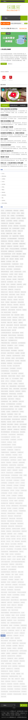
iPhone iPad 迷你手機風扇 (6, 447)
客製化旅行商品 (18, 266)
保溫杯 (15, 233)
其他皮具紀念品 (9, 472)
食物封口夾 (17, 678)
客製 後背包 (3, 513)
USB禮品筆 (3, 442)
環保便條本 (10, 348)
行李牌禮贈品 (16, 625)
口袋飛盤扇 (20, 495)
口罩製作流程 (24, 490)
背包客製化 (3, 622)
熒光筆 (8, 582)
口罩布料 (23, 482)
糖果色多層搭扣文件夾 (15, 612)
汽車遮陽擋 (10, 579)
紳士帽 (17, 615)
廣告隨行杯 (9, 246)
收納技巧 (9, 559)
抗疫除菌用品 (18, 554)
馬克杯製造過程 (4, 691)
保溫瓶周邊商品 (4, 465)
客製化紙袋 (8, 279)
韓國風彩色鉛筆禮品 (13, 676)
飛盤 (13, 678)
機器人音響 (20, 571)
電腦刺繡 (18, 673)
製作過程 (3, 633)
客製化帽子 (3, 246)
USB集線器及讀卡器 (14, 370)
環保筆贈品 (3, 299)
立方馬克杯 (8, 261)
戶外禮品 (25, 549)
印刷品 (21, 378)
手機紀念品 (17, 398)
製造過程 (9, 421)
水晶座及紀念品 (4, 274)
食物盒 (22, 678)
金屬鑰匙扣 (18, 655)
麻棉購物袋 (9, 363)
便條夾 (24, 460)
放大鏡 (14, 559)
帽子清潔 (3, 541)
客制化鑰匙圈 (4, 335)
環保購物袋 (3, 317)
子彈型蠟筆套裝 (22, 510)
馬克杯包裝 (7, 681)
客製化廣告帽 (23, 388)
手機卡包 (21, 551)
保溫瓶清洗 (3, 467)
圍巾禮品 (8, 505)
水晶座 (15, 345)
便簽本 (23, 376)
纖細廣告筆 (9, 620)
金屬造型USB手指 (11, 655)
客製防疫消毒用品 (16, 531)
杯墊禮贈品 (16, 406)
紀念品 (3, 173)
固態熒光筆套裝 (21, 386)
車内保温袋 (3, 322)
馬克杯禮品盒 (17, 689)
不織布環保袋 (21, 238)
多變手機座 (21, 508)
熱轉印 (2, 584)
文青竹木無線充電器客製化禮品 (18, 561)
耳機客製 (22, 236)
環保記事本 (3, 594)
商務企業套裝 (8, 230)
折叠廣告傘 (16, 241)
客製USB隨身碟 (4, 388)
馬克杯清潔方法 (17, 686)
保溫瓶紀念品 (4, 241)
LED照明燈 (13, 437)
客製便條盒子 (19, 513)
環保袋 (22, 241)
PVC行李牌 (9, 365)
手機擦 (6, 554)
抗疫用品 (12, 554)
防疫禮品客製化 (18, 251)
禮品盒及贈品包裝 (16, 419)
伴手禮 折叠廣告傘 (5, 460)
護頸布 (12, 638)
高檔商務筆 (9, 694)
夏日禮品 (9, 508)
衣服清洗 (19, 627)
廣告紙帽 (14, 279)
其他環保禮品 (21, 327)
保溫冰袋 (15, 327)
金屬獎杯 (3, 653)
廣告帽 (24, 253)
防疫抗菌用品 (4, 286)
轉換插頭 (16, 424)
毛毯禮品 (24, 309)
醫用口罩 (3, 325)
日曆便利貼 (11, 564)
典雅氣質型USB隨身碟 (6, 330)
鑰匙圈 (10, 661)
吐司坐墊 (11, 500)
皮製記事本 (15, 317)
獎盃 (12, 314)
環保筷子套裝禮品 (12, 592)
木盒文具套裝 (23, 225)
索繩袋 (13, 615)
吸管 (7, 386)
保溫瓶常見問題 (12, 465)
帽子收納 (8, 538)
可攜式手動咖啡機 (21, 498)
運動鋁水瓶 (3, 648)
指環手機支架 (20, 556)
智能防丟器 (14, 566)
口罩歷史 (8, 33)
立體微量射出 (4, 610)
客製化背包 (3, 521)
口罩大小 (7, 381)
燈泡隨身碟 (15, 584)
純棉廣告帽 (13, 284)
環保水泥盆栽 (4, 592)
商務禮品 (3, 220)
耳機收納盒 (14, 320)
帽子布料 (3, 538)
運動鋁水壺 (21, 645)
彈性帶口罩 (20, 543)
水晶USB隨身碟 (4, 577)
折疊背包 (21, 307)
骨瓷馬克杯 (3, 694)
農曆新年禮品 (15, 643)
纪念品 (15, 620)
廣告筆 (6, 248)
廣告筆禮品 (17, 223)
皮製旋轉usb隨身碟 (5, 599)
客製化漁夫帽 (12, 518)
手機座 (2, 554)
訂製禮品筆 (16, 635)
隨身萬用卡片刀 (9, 668)
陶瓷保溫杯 (23, 360)
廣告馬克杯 (21, 396)
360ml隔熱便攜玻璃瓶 (6, 264)
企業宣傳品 (20, 373)
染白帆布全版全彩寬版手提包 (7, 409)
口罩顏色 (15, 383)
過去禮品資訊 (23, 105)
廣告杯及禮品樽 (4, 228)
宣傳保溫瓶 (9, 533)
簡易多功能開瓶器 (5, 612)
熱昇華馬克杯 (21, 582)
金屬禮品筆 (3, 429)
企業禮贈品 (19, 457)
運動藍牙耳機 (9, 233)
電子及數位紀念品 (15, 432)
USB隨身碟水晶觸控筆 (6, 444)
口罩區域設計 (16, 480)
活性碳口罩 (14, 312)
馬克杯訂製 (16, 325)
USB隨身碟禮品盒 (5, 370)
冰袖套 (20, 475)
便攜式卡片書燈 (11, 376)
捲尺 (25, 556)
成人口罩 (3, 549)
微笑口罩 (24, 546)
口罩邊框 (8, 495)
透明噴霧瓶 (8, 645)
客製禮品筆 (3, 304)
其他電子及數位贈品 (5, 475)
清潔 (22, 579)
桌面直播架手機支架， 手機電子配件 (9, 571)
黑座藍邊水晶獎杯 (17, 694)
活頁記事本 (10, 297)
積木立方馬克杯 (17, 607)
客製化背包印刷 (10, 521)
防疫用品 (14, 663)
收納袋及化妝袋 (17, 271)
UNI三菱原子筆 (16, 365)
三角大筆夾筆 (14, 373)
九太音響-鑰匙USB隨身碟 (7, 127)
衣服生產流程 (4, 630)
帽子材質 (19, 538)
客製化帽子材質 (17, 515)
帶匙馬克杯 (13, 536)
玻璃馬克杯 (11, 587)
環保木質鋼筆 (4, 416)
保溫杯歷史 (8, 462)
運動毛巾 (15, 322)
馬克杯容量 (20, 681)
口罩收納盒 (16, 485)
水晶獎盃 (3, 411)
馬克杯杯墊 (16, 683)
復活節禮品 (17, 546)
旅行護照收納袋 (4, 406)
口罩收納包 (13, 381)
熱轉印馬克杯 (8, 584)
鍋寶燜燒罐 (21, 658)
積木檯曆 (23, 353)
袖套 (24, 630)
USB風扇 (14, 444)
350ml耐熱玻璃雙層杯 (12, 238)
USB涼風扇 (19, 439)
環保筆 (15, 274)
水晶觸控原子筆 (15, 411)
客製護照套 (8, 531)
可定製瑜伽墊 (4, 498)
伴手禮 (3, 181)
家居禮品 (3, 337)
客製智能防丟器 (18, 526)
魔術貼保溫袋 (23, 325)
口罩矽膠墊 (21, 488)
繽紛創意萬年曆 (21, 617)
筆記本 (7, 284)
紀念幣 (22, 612)
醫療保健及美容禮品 (14, 650)
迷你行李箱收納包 (20, 358)
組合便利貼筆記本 (16, 355)
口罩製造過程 (4, 493)
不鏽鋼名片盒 (17, 449)
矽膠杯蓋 (23, 602)
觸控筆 (14, 421)
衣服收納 (8, 627)
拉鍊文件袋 (21, 401)
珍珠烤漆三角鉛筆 (19, 587)
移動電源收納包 (9, 607)
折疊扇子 (9, 556)
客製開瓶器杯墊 (4, 393)
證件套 (2, 638)
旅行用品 (10, 225)
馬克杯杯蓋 (22, 683)
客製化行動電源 (4, 391)
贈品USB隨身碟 (4, 640)
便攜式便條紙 (4, 376)
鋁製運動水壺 (16, 429)
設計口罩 (22, 635)
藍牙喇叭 (14, 230)
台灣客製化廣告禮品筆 (6, 332)
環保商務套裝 (10, 589)
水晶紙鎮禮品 (4, 579)
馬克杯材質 (9, 683)
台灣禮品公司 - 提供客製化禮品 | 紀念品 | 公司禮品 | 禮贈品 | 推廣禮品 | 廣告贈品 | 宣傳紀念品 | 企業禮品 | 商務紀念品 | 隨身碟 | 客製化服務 (14, 713)
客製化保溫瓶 (11, 266)
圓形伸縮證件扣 (15, 505)
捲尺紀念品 (3, 559)
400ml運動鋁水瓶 (12, 286)
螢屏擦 (10, 625)
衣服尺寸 (3, 627)
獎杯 (2, 587)
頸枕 (20, 676)
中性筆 (21, 264)
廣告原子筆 (22, 304)
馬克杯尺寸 (3, 683)
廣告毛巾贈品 (12, 294)
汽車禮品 (22, 411)
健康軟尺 (9, 470)
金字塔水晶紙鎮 (23, 650)
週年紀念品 (3, 426)
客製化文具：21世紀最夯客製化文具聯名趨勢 (12, 163)
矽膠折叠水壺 (16, 602)
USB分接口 (19, 368)
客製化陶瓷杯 (20, 523)
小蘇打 (15, 533)
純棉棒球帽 (19, 284)
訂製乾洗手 (22, 633)
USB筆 (14, 442)
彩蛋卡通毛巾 (11, 398)
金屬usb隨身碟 (9, 325)
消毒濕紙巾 (16, 579)
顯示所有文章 (23, 28)
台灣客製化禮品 (8, 210)
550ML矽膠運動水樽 (5, 437)
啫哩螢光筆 (11, 503)
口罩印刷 (23, 480)
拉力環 (14, 556)
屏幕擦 (2, 536)
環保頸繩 (9, 594)
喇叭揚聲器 (19, 253)
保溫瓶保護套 (22, 462)
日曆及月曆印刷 (18, 564)
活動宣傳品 (16, 225)
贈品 (8, 215)
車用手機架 (19, 640)
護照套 (13, 358)
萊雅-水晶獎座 (4, 139)
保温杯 (2, 378)
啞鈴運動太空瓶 (4, 503)
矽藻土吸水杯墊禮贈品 (6, 419)
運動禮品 (21, 322)
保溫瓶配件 (3, 470)
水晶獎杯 (20, 409)
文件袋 (24, 271)
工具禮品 (7, 536)
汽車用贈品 (21, 345)
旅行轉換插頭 (10, 281)
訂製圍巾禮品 (9, 635)
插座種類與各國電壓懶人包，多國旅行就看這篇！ (13, 133)
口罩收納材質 (9, 485)
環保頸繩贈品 (14, 350)
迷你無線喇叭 (4, 276)
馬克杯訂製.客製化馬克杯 (14, 691)
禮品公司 (22, 246)
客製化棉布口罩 (4, 518)
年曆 (13, 541)
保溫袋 (6, 378)
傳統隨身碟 (15, 470)
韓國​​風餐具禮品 (4, 676)
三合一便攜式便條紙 (5, 373)
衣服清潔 (24, 627)
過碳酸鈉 (9, 648)
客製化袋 (3, 269)
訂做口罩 (16, 633)
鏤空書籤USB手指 (10, 360)
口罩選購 (3, 495)
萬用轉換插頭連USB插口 (16, 622)
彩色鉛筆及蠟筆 (14, 307)
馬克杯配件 (24, 691)
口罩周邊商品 (4, 482)
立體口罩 (3, 355)
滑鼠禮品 (17, 258)
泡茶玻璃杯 (16, 246)
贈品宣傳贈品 (10, 424)
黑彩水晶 (25, 694)
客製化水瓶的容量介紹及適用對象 (9, 109)
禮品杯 (2, 243)
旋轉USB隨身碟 (11, 309)
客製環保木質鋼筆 (16, 528)
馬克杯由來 (3, 689)
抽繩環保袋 (15, 401)
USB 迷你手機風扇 (5, 439)
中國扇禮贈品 (8, 454)
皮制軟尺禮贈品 (15, 597)
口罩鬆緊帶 (14, 495)
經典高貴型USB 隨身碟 (6, 320)
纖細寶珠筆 (3, 620)
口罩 (10, 236)
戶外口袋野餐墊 (17, 549)
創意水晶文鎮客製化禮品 (17, 477)
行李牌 (2, 358)
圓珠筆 (21, 332)
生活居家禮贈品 (16, 594)
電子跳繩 (13, 673)
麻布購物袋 (3, 363)
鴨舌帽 (2, 327)
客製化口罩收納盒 (12, 335)
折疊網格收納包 (4, 401)
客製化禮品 (4, 176)
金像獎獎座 (23, 426)
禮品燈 (8, 605)
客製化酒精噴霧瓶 (5, 523)
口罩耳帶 (12, 490)
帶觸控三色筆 (4, 340)
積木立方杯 (21, 299)
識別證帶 (7, 638)
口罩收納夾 (19, 381)
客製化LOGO (4, 515)
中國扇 (2, 454)
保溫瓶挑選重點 (4, 115)
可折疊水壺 (21, 383)
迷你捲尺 (3, 645)
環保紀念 (20, 281)
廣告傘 (19, 233)
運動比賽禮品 (13, 302)
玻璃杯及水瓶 (4, 348)
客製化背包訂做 (18, 521)
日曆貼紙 (11, 406)
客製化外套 (17, 292)
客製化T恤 (11, 292)
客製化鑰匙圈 (13, 523)
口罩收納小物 (4, 383)
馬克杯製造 (24, 689)
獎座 (20, 414)
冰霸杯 (25, 475)
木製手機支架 (4, 569)
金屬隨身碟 (9, 429)
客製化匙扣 (10, 515)
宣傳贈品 (7, 218)
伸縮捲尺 (20, 460)
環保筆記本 (20, 297)
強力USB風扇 (13, 543)
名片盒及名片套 (4, 500)
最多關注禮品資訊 (14, 105)
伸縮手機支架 (13, 460)
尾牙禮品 (3, 184)
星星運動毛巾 (10, 345)
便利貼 (15, 276)
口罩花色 (17, 490)
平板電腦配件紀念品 (12, 340)
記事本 (24, 320)
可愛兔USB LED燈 (12, 498)
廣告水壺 (7, 543)
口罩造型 (10, 383)
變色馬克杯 (17, 638)
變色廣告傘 (3, 238)
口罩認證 (15, 493)
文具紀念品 (3, 215)
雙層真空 (11, 671)
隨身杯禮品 (15, 666)
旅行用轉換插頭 (21, 342)
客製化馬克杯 (4, 225)
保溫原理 (3, 462)
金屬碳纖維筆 (14, 653)
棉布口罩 (23, 294)
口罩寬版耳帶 (11, 482)
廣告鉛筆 (12, 258)
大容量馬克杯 (4, 510)
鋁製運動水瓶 (10, 658)
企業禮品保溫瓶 (12, 457)
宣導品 (3, 187)
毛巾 (2, 256)
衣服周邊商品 (24, 625)
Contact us (24, 705)
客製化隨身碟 (4, 526)
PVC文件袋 (3, 365)
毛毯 (15, 281)
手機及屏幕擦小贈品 (5, 342)
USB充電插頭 (12, 368)
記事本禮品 (7, 358)
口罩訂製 (10, 493)
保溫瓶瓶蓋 (17, 467)
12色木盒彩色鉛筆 (17, 363)
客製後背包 (11, 391)
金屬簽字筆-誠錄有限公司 (7, 151)
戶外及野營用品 (9, 549)
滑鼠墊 (15, 414)
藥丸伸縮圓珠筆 (4, 625)
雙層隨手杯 (16, 671)
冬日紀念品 (22, 256)
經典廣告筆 (23, 419)
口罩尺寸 (17, 482)
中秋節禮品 (15, 454)
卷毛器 (2, 381)
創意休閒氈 (7, 477)
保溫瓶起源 (24, 467)
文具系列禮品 (9, 220)
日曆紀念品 (3, 345)
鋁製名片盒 (3, 658)
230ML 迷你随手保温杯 (6, 253)
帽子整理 (13, 538)
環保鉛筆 (10, 416)
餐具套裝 (10, 276)
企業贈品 (3, 178)
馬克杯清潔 (9, 686)
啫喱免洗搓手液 (18, 503)
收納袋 (11, 271)
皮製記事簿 (20, 350)
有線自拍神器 (21, 566)
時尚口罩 (8, 566)
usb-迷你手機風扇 (17, 447)
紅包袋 (2, 615)
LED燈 (18, 437)
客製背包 (24, 391)
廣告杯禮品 (3, 396)
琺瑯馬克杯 (3, 589)
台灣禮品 (3, 386)
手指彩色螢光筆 (4, 551)
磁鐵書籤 (17, 353)
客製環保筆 (17, 391)
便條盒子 (18, 376)
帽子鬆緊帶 (19, 393)
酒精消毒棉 (3, 650)
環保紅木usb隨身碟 (21, 592)
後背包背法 (11, 546)
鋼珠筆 (15, 658)
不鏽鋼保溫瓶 (10, 449)
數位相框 (19, 559)
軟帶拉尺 (9, 643)
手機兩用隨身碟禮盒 (13, 551)
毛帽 (13, 574)
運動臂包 (3, 360)
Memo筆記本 (20, 286)
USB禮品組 (9, 442)
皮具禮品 (9, 317)
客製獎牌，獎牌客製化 (6, 528)
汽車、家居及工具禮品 (6, 312)
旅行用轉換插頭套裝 (10, 404)
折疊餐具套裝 (14, 342)
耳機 (13, 261)
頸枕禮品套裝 (4, 678)
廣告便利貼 (16, 304)
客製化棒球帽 (21, 302)
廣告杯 (2, 307)
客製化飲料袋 (11, 526)
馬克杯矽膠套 (10, 689)
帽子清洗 (24, 538)
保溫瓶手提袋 (20, 465)
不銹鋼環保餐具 (15, 264)
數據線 (23, 559)
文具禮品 (19, 218)
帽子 (7, 258)
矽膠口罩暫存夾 (10, 353)
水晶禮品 (8, 411)
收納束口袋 (3, 281)
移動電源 (3, 607)
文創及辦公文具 (4, 223)
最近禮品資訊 (5, 105)
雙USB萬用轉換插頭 (5, 432)
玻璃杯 (22, 314)
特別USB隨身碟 (22, 584)
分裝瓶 (2, 477)
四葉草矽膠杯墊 (15, 332)
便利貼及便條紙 (4, 236)
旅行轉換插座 (24, 248)
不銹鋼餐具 (3, 449)
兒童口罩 (3, 472)
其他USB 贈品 (4, 289)
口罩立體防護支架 (5, 490)
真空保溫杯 (16, 416)
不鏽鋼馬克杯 (20, 452)
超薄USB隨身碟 (12, 640)
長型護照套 (16, 661)
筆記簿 (2, 302)
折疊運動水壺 (4, 309)
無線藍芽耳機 (15, 236)
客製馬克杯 (24, 531)
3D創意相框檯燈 (12, 434)
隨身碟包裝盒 (22, 666)
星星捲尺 (3, 566)
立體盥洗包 (8, 355)
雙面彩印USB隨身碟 (5, 673)
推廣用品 (3, 404)
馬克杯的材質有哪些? (6, 145)
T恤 (6, 327)
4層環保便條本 (20, 434)
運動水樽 (14, 426)
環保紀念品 (9, 299)
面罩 (22, 673)
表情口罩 (17, 630)
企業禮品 (12, 215)
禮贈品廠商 (20, 605)
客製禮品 (23, 528)
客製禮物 (3, 531)
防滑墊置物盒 (8, 663)
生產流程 (23, 594)
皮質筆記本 (21, 317)
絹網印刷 (3, 617)
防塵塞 (2, 663)
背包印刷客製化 (21, 620)
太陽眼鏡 (10, 510)
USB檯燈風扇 (13, 439)
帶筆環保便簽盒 (12, 393)
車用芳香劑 (3, 643)
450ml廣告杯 (8, 243)
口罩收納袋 (22, 485)
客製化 (10, 388)
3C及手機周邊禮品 (20, 215)
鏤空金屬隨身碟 (4, 661)
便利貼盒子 (20, 276)
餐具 (17, 261)
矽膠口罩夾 (9, 602)
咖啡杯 (15, 500)
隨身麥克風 (16, 668)
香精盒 (2, 681)
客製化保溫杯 (4, 266)
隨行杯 (9, 666)
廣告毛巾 (7, 307)
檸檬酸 (2, 574)
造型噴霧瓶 (15, 645)
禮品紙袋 (15, 299)
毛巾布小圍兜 (4, 297)
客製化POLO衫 (4, 292)
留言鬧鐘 (3, 284)
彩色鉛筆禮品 (4, 398)
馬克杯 (2, 248)
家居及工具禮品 (4, 294)
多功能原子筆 (17, 289)
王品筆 (5, 587)
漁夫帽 (21, 258)
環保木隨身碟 (17, 589)
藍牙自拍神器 (4, 251)
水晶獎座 (11, 274)
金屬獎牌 (8, 653)
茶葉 (8, 622)
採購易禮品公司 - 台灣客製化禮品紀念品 (18, 717)
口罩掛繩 (3, 485)
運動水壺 (9, 426)
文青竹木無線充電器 (5, 561)
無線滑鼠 (3, 261)
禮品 (2, 197)
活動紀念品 (3, 414)
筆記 (9, 610)
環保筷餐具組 (7, 256)
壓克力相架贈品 (23, 505)
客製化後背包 (22, 23)
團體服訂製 (10, 289)
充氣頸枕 (21, 470)
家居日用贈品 (4, 203)
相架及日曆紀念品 (15, 599)
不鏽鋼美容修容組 (5, 452)
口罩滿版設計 (9, 488)
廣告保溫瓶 (23, 541)
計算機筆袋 (3, 424)
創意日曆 (14, 330)
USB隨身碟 (13, 218)
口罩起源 (3, 33)
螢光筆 (23, 355)
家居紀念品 (9, 304)
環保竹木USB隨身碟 (5, 350)
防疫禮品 (17, 360)
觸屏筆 (19, 320)
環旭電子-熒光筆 (5, 157)
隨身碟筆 (3, 668)
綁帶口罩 (8, 617)
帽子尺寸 (24, 536)
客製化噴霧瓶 (16, 388)
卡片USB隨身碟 (15, 378)
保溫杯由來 (15, 462)
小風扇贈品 (20, 533)
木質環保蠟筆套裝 (12, 569)
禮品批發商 (3, 605)
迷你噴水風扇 (23, 643)
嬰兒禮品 (15, 510)
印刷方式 (3, 480)
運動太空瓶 (9, 322)
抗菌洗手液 (3, 556)
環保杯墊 (16, 348)
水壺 (16, 409)
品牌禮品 (3, 200)
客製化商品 (3, 213)
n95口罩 (10, 327)
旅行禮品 (3, 233)
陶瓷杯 (19, 663)
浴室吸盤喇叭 (10, 414)
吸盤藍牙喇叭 (22, 243)
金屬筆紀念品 (11, 251)
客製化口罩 (20, 230)
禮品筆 (2, 218)
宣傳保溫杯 (3, 533)
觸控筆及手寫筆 (20, 421)
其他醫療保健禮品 (18, 472)
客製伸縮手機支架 (11, 513)
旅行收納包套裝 (4, 564)
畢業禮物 (3, 597)
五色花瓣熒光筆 (4, 457)
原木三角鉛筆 (9, 480)
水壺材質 (21, 574)
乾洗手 (20, 454)
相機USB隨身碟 (23, 599)
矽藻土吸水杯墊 (23, 416)
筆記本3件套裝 (15, 610)
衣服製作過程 (11, 630)
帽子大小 (19, 536)
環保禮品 (3, 192)
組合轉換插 (22, 615)
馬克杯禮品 (22, 432)
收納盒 (17, 294)
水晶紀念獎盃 (17, 577)
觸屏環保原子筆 (9, 633)
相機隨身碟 (3, 602)
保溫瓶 (2, 230)
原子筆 (13, 253)
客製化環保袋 (19, 518)
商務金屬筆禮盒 (13, 386)
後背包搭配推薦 (4, 546)
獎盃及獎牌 (17, 314)
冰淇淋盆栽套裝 (14, 475)
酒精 (19, 426)
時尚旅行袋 (18, 309)
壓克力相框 (3, 508)
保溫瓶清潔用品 (10, 467)
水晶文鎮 (11, 577)
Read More (3, 63)
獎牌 (15, 297)
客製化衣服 (23, 292)
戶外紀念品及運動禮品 (14, 248)
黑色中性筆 (3, 696)
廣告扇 (2, 543)
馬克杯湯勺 (24, 686)
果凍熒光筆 (23, 406)
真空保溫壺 (3, 353)
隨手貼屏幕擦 (4, 666)
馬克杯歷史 (3, 686)
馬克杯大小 (14, 681)
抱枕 (10, 401)
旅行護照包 (18, 404)
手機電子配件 (21, 279)
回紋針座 (3, 505)
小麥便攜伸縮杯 (17, 269)
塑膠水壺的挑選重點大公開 (7, 121)
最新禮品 (15, 220)
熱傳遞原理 (14, 582)
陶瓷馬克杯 (23, 429)
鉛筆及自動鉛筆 (15, 256)
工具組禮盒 (11, 337)
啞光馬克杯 (21, 500)
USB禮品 (22, 228)
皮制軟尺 (8, 597)
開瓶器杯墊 (22, 661)
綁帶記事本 (14, 617)
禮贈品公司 (14, 605)
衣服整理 (13, 627)
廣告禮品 (15, 396)
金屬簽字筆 (3, 655)
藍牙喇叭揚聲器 (16, 228)
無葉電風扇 (3, 582)
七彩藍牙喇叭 (15, 243)
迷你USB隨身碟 (23, 424)
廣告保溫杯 (17, 541)
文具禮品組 (21, 220)
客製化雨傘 (10, 241)
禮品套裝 (21, 274)
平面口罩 (8, 541)
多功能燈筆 (15, 508)
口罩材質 (3, 279)
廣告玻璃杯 (9, 396)
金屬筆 (24, 284)
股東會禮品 (4, 195)
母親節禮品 (7, 574)
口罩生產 (15, 488)
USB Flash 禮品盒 (4, 368)
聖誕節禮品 (3, 421)
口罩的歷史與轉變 (6, 49)
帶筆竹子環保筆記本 (19, 337)
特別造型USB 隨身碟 (5, 314)
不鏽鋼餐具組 (13, 452)
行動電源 (7, 302)
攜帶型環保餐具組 (5, 271)
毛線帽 (16, 574)
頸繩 (9, 678)
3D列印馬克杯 (4, 434)
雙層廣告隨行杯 (4, 671)
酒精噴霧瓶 (20, 648)
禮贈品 (3, 189)
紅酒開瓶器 (7, 615)
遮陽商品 (14, 648)
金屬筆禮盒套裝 (22, 653)
